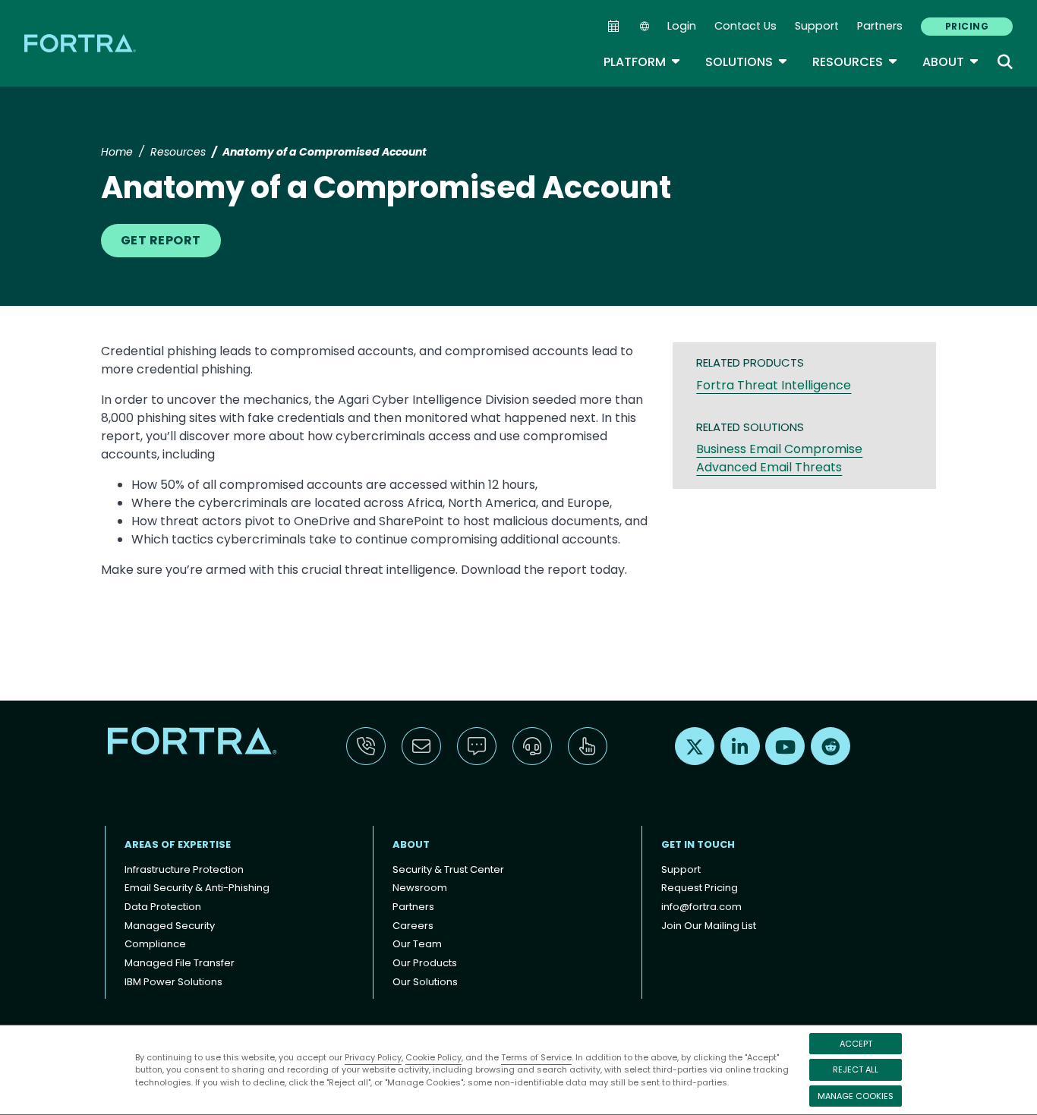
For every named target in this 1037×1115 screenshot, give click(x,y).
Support (817, 25)
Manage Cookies (856, 1096)
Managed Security (170, 925)
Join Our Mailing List (708, 925)
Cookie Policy (433, 1057)
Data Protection (163, 906)
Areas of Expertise (178, 844)
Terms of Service (536, 1057)
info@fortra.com (701, 906)
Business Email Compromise (779, 449)
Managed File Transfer (180, 963)
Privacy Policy (373, 1057)
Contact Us (745, 25)
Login (681, 25)
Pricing (966, 26)
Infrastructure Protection (184, 869)
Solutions (746, 62)
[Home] (81, 43)
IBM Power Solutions (173, 982)
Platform (642, 62)
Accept (856, 1044)
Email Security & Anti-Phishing (197, 887)
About (950, 62)
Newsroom (419, 887)
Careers (412, 925)
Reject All (855, 1069)
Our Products (424, 963)
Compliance (155, 944)
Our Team (417, 944)
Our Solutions (425, 982)
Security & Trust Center (448, 869)
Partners (880, 25)
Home (117, 151)
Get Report (161, 240)
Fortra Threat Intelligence (773, 385)
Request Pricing (699, 887)
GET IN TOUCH (698, 844)
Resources (855, 62)
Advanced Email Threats (769, 467)
